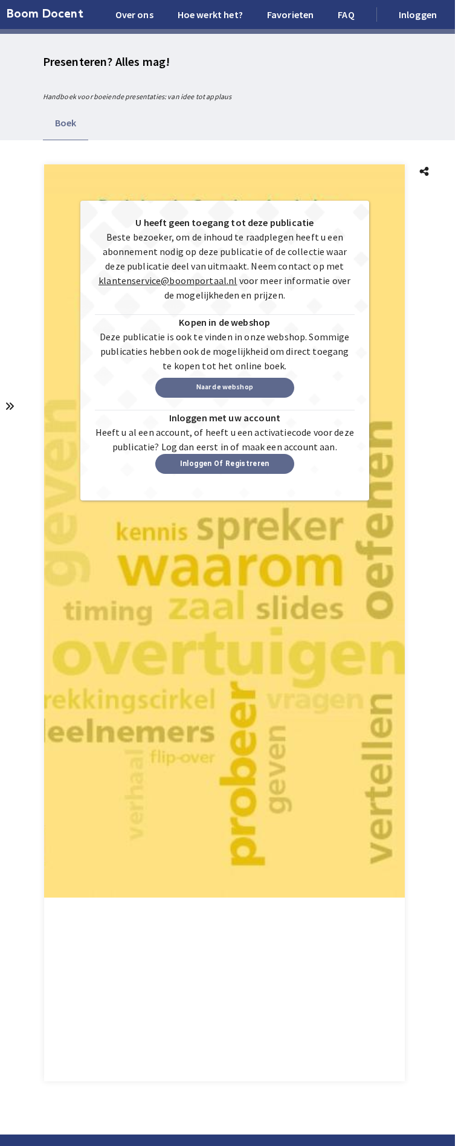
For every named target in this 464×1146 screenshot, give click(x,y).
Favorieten (290, 14)
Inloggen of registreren (224, 463)
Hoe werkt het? (210, 14)
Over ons (134, 14)
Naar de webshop (224, 386)
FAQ (346, 14)
